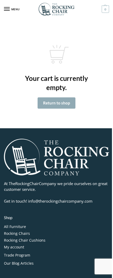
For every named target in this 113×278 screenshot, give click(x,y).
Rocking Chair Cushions (24, 240)
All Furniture (15, 226)
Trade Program (17, 255)
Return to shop (56, 103)
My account (14, 246)
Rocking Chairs (17, 233)
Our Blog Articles (19, 263)
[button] (104, 9)
